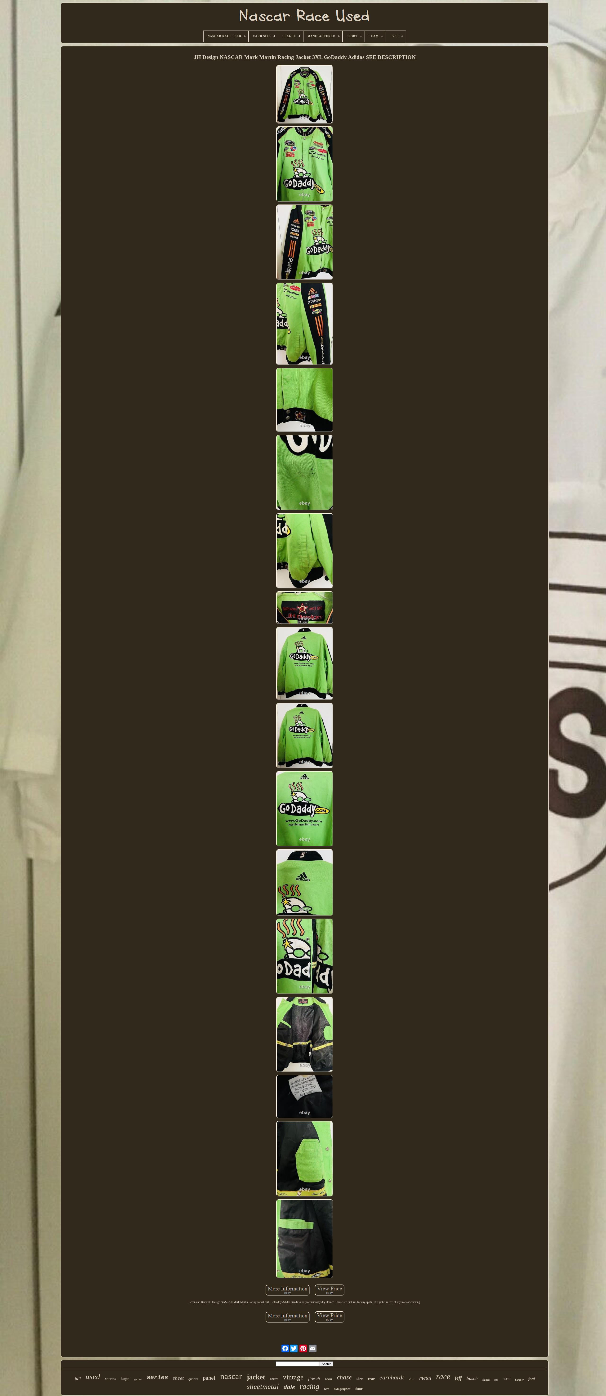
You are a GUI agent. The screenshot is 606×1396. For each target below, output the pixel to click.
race (443, 1376)
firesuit (314, 1378)
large (125, 1378)
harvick (110, 1379)
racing (309, 1386)
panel (209, 1378)
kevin (328, 1379)
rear (371, 1379)
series (157, 1377)
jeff (458, 1378)
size (359, 1378)
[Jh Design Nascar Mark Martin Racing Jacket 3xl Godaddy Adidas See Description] (305, 94)
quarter (193, 1379)
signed (486, 1379)
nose (506, 1378)
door (359, 1389)
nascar (231, 1376)
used (92, 1376)
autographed (342, 1389)
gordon (138, 1379)
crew (274, 1378)
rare (326, 1389)
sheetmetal (263, 1386)
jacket (256, 1377)
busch (472, 1378)
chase (344, 1377)
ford (531, 1379)
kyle (496, 1379)
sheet (178, 1378)
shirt (411, 1379)
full (78, 1378)
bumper (519, 1379)
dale (289, 1387)
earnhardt (391, 1377)
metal (425, 1378)
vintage (293, 1377)
